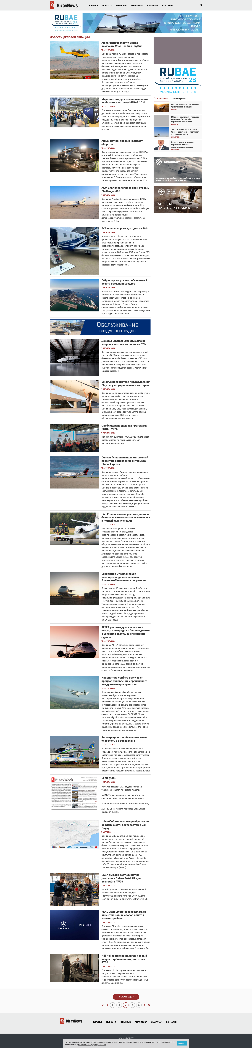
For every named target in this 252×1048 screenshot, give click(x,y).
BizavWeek (152, 5)
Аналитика (137, 5)
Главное (93, 5)
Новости (107, 5)
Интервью (121, 5)
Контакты (167, 5)
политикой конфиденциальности (92, 1044)
